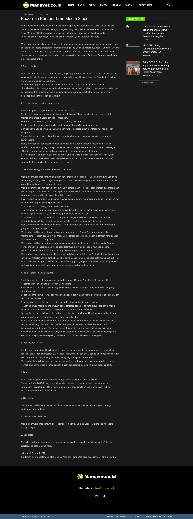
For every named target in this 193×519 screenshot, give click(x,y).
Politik (92, 5)
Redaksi (110, 516)
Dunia (81, 5)
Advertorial (145, 5)
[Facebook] (89, 496)
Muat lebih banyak (148, 82)
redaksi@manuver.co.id (103, 488)
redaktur (146, 40)
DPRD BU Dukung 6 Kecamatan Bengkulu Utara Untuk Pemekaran (156, 48)
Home (71, 5)
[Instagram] (96, 496)
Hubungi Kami (135, 516)
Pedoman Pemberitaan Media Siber (158, 516)
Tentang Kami (121, 516)
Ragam (128, 5)
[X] (104, 496)
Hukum (104, 5)
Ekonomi (116, 5)
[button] (168, 5)
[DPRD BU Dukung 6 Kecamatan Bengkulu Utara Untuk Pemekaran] (133, 51)
